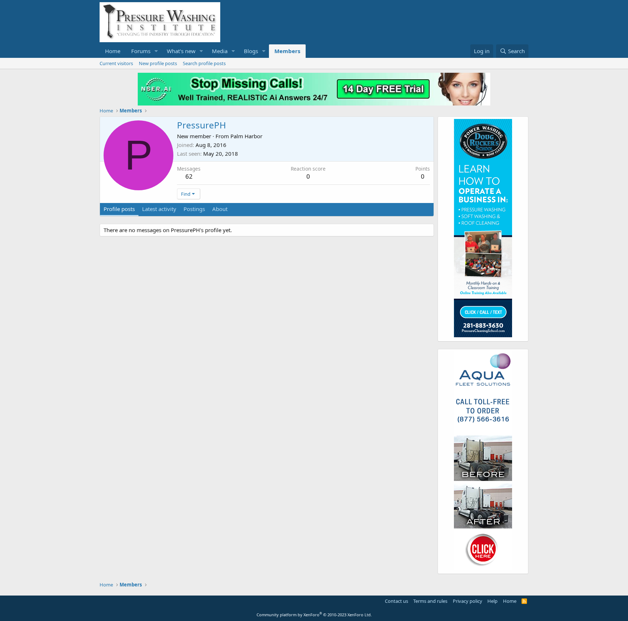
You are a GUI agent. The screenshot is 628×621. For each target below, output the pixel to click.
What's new (181, 51)
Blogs (251, 51)
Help (492, 601)
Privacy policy (467, 601)
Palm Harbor (246, 136)
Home (112, 51)
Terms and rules (430, 601)
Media (220, 51)
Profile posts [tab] (119, 208)
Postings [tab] (194, 208)
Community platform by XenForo (314, 614)
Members (287, 51)
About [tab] (220, 208)
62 (189, 176)
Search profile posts (204, 63)
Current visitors (116, 63)
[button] (156, 51)
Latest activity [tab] (159, 208)
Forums (140, 51)
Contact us (396, 601)
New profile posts (158, 63)
